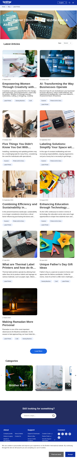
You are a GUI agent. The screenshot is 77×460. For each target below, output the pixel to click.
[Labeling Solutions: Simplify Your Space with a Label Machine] (57, 123)
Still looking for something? (38, 408)
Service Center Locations (32, 439)
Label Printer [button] (7, 100)
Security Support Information (46, 439)
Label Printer (16, 7)
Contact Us (18, 436)
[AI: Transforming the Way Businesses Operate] (57, 63)
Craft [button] (30, 100)
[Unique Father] (57, 244)
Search (69, 2)
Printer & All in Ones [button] (55, 100)
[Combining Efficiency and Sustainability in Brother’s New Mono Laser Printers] (19, 184)
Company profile (8, 433)
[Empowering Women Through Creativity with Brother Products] (19, 63)
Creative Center (46, 433)
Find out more (56, 454)
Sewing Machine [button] (20, 100)
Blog (9, 7)
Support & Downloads (34, 433)
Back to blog (10, 15)
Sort (59, 43)
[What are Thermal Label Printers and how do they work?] (19, 244)
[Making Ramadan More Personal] (19, 301)
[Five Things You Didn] (19, 123)
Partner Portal (46, 436)
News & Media (19, 433)
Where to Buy (31, 436)
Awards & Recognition (7, 439)
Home (3, 7)
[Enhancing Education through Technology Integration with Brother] (57, 184)
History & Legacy (8, 436)
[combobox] (38, 415)
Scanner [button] (43, 100)
